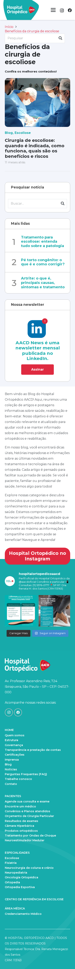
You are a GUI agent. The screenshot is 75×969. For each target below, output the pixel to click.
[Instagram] (62, 10)
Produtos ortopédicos (21, 831)
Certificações (14, 754)
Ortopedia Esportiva (20, 887)
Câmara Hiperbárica (19, 826)
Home (9, 730)
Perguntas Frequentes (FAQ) (26, 774)
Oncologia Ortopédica (21, 877)
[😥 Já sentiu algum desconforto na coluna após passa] (54, 611)
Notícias (11, 769)
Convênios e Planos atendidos (27, 811)
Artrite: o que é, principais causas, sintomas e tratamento (43, 282)
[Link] (21, 10)
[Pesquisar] (60, 38)
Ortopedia (12, 882)
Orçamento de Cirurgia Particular (29, 816)
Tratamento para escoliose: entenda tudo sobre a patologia (42, 241)
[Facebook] (70, 10)
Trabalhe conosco (18, 779)
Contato (11, 784)
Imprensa (12, 759)
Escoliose (23, 133)
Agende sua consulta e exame (27, 801)
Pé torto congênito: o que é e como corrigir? (43, 262)
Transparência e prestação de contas (33, 750)
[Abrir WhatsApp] (65, 959)
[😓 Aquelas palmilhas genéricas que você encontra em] (21, 611)
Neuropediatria (16, 872)
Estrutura (11, 740)
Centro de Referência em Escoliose (34, 899)
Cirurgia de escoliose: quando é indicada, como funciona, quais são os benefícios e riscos (34, 148)
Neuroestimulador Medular (24, 840)
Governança (14, 745)
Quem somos (14, 735)
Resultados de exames (21, 821)
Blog (9, 133)
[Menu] (53, 10)
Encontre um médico (20, 806)
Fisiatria (11, 863)
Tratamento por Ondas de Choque (30, 835)
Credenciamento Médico (23, 914)
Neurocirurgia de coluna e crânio (29, 868)
